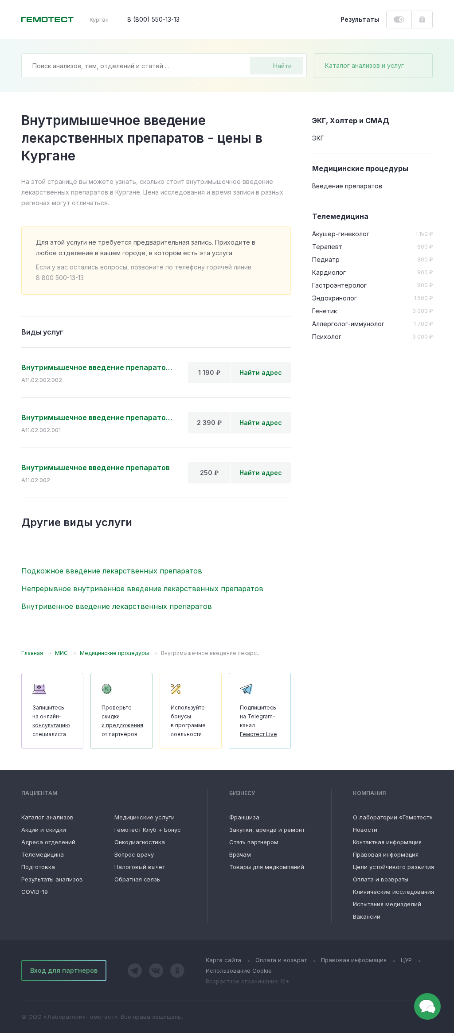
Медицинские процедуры (360, 168)
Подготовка (38, 866)
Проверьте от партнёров (122, 720)
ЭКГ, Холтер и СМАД (350, 120)
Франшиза (244, 817)
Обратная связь (137, 879)
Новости (365, 829)
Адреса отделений (48, 842)
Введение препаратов (347, 186)
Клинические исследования (393, 891)
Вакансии (366, 916)
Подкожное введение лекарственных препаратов (111, 570)
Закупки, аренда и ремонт (267, 829)
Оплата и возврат (281, 959)
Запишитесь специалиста (51, 720)
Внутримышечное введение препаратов (95, 467)
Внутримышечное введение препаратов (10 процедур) (97, 417)
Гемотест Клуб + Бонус (147, 829)
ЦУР (406, 959)
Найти (282, 66)
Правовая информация (386, 854)
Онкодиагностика (139, 842)
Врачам (240, 854)
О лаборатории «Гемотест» (393, 817)
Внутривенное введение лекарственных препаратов (116, 606)
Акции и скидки (43, 829)
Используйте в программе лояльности (188, 720)
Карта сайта (223, 959)
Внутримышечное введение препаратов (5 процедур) (97, 367)
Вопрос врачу (134, 854)
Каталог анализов (47, 817)
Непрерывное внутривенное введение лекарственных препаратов (142, 588)
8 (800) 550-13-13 (153, 19)
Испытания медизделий (387, 904)
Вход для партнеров (64, 970)
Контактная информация (387, 842)
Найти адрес (260, 372)
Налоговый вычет (139, 866)
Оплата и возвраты (380, 879)
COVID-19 (34, 891)
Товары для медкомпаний (266, 866)
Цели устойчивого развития (393, 866)
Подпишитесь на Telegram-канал (258, 720)
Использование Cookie (239, 970)
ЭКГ (318, 138)
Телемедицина (42, 854)
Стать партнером (253, 842)
